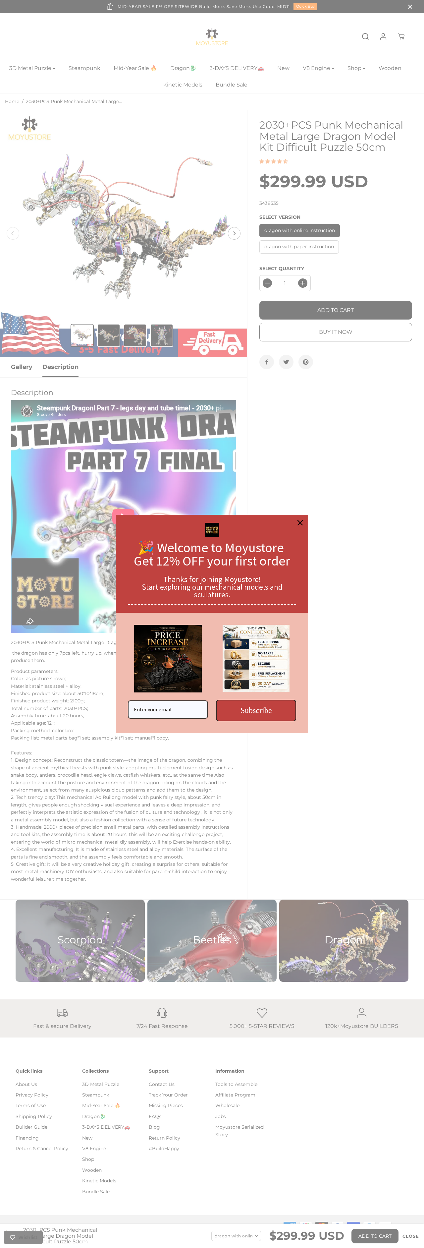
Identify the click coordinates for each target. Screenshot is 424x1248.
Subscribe (256, 710)
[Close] (300, 523)
